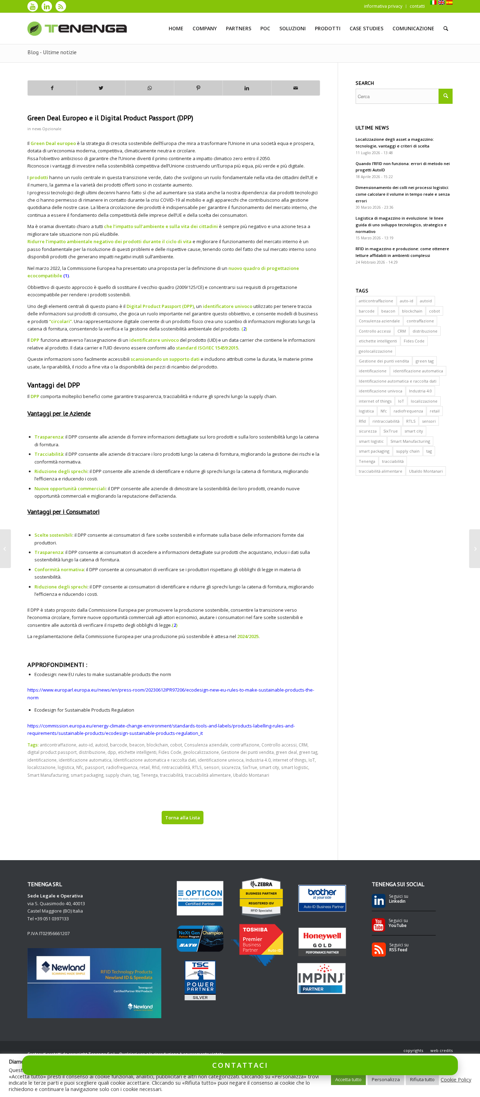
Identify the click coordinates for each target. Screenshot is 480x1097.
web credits (441, 1050)
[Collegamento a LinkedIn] (46, 6)
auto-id (85, 745)
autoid (101, 745)
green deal (286, 752)
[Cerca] (446, 28)
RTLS (197, 767)
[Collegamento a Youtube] (32, 6)
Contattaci (240, 1065)
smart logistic (294, 767)
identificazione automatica (85, 760)
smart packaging (87, 775)
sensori (211, 767)
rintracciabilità (176, 767)
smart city (269, 767)
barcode (118, 745)
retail (145, 767)
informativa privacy (383, 6)
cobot (176, 745)
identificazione (42, 760)
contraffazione (244, 745)
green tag (308, 752)
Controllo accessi (279, 745)
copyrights (413, 1050)
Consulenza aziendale (206, 745)
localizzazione (41, 767)
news (36, 128)
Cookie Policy (456, 1079)
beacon (136, 745)
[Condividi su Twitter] (101, 88)
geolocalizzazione (201, 752)
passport (94, 767)
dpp (112, 752)
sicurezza (230, 767)
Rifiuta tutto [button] (422, 1079)
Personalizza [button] (386, 1079)
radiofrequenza (121, 767)
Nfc (79, 767)
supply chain (118, 775)
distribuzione (92, 752)
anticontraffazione (58, 745)
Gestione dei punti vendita (247, 752)
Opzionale (51, 128)
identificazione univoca (221, 760)
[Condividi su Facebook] (52, 88)
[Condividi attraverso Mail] (296, 88)
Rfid (156, 767)
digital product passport (52, 752)
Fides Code (169, 752)
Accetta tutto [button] (348, 1079)
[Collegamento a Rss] (61, 6)
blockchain (157, 745)
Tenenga (149, 775)
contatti (417, 6)
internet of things (289, 760)
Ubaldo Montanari (251, 775)
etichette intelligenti (137, 752)
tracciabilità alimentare (208, 775)
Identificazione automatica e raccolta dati (154, 760)
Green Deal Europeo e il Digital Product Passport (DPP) (110, 117)
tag (136, 775)
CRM (303, 745)
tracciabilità (171, 775)
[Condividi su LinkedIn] (247, 88)
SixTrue (249, 767)
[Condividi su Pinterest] (198, 88)
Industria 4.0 (258, 760)
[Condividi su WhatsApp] (149, 88)
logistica (66, 767)
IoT (312, 760)
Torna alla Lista (182, 817)
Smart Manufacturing (48, 775)
